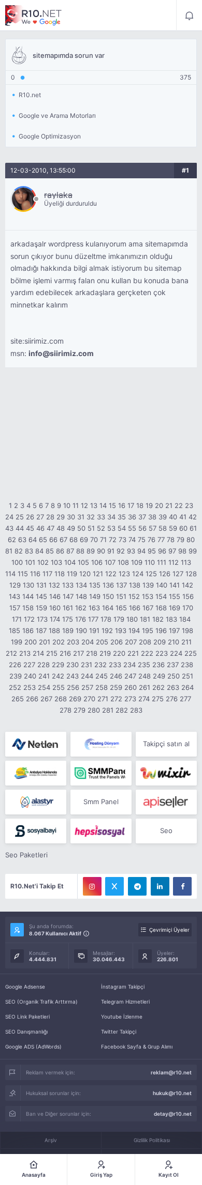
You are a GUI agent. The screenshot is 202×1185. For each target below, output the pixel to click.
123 (124, 574)
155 (174, 596)
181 (145, 619)
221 (133, 653)
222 (147, 653)
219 (105, 653)
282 (122, 710)
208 (145, 642)
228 (43, 664)
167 (147, 608)
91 (110, 551)
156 (188, 596)
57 (152, 528)
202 (58, 642)
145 (41, 596)
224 (176, 653)
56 (142, 528)
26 (30, 517)
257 (87, 687)
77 (161, 539)
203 (73, 642)
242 (58, 676)
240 (30, 676)
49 (71, 528)
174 (55, 619)
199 (16, 642)
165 (121, 608)
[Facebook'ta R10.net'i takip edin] (182, 886)
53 (111, 528)
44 (20, 528)
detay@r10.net (173, 1114)
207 (131, 642)
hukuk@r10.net (172, 1093)
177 (93, 619)
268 (60, 699)
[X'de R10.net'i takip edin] (114, 886)
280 (94, 710)
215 (51, 653)
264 (187, 687)
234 (129, 664)
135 (94, 585)
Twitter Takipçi (118, 1031)
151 (121, 596)
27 (40, 517)
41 (182, 517)
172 (29, 619)
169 (174, 608)
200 (30, 642)
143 (14, 596)
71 (103, 539)
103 (56, 562)
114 (10, 574)
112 (173, 562)
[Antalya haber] (35, 773)
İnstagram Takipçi (123, 986)
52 (101, 528)
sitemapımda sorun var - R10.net (33, 15)
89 (90, 551)
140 (161, 585)
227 (29, 664)
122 (111, 574)
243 (72, 676)
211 (186, 642)
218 (91, 653)
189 (68, 630)
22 (179, 505)
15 (112, 505)
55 (132, 528)
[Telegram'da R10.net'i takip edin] (137, 886)
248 (144, 676)
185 (14, 630)
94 (141, 551)
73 (122, 539)
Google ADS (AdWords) (33, 1046)
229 (58, 664)
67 (63, 539)
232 (100, 664)
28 (50, 517)
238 (187, 664)
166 (134, 608)
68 (73, 539)
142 (187, 585)
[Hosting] (35, 744)
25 (20, 517)
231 (86, 664)
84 (39, 551)
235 (144, 664)
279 (79, 710)
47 (50, 528)
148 (81, 596)
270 (89, 699)
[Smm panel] (101, 773)
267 (46, 699)
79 (180, 539)
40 (173, 517)
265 (17, 699)
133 (68, 585)
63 (22, 539)
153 (147, 596)
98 (182, 551)
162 (80, 608)
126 (164, 574)
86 (60, 551)
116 (35, 574)
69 (84, 539)
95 (152, 551)
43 (9, 528)
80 (190, 539)
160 (55, 608)
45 (30, 528)
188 (54, 630)
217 (78, 653)
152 (134, 596)
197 (174, 630)
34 (111, 517)
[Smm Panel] (166, 802)
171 (17, 619)
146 (55, 596)
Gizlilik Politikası (152, 1140)
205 (102, 642)
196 (161, 630)
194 (134, 630)
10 (66, 505)
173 (42, 619)
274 (144, 699)
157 (14, 608)
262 (158, 687)
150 (108, 596)
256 (73, 687)
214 (38, 653)
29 (60, 517)
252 (15, 687)
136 (108, 585)
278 (65, 710)
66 (53, 539)
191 (94, 630)
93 (131, 551)
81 (8, 551)
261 (144, 687)
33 (101, 517)
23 (189, 505)
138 (134, 585)
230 (72, 664)
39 (162, 517)
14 (103, 505)
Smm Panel (101, 801)
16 (121, 505)
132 (54, 585)
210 (173, 642)
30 (71, 517)
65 (43, 539)
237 (173, 664)
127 (177, 574)
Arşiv (51, 1140)
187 (41, 630)
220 (119, 653)
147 (68, 596)
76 (151, 539)
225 (190, 653)
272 (116, 699)
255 (58, 687)
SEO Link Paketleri (27, 1016)
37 (142, 517)
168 (161, 608)
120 (85, 574)
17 (130, 505)
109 (136, 562)
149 (94, 596)
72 (113, 539)
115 (23, 574)
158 (28, 608)
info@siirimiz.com (61, 353)
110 (150, 562)
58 (162, 528)
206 (116, 642)
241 (44, 676)
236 (158, 664)
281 (107, 710)
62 (12, 539)
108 (123, 562)
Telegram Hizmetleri (125, 1001)
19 (149, 505)
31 (80, 517)
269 (75, 699)
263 (173, 687)
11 (76, 505)
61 (193, 528)
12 (84, 505)
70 (94, 539)
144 (28, 596)
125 (151, 574)
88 (80, 551)
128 (191, 574)
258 (101, 687)
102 (43, 562)
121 (98, 574)
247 (130, 676)
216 (65, 653)
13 (93, 505)
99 (193, 551)
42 (193, 517)
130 (28, 585)
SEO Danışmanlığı (26, 1031)
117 (47, 574)
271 (102, 699)
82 (19, 551)
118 (59, 574)
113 (186, 562)
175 (67, 619)
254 (44, 687)
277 (185, 699)
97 (172, 551)
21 (168, 505)
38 (152, 517)
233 (115, 664)
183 (171, 619)
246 (116, 676)
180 (132, 619)
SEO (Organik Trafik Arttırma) (41, 1001)
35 (122, 517)
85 (50, 551)
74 (132, 539)
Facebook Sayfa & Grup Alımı (136, 1046)
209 (159, 642)
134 (81, 585)
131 (41, 585)
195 (147, 630)
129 (15, 585)
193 (120, 630)
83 (29, 551)
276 (172, 699)
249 (159, 676)
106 (97, 562)
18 (139, 505)
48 (60, 528)
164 (107, 608)
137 (121, 585)
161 (68, 608)
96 (162, 551)
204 (87, 642)
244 (87, 676)
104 (70, 562)
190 (81, 630)
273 (130, 699)
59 (173, 528)
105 (83, 562)
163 (94, 608)
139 (148, 585)
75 (142, 539)
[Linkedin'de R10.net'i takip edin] (160, 886)
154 (161, 596)
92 (121, 551)
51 (91, 528)
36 (132, 517)
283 (136, 710)
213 (25, 653)
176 (80, 619)
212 (11, 653)
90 (101, 551)
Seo (166, 830)
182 (158, 619)
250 (173, 676)
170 (187, 608)
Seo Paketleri (26, 855)
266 (32, 699)
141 (174, 585)
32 (90, 517)
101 (30, 562)
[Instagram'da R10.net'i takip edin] (92, 886)
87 (70, 551)
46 (40, 528)
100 (17, 562)
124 (137, 574)
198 (187, 630)
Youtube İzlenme (121, 1016)
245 (101, 676)
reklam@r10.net (171, 1072)
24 (9, 517)
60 (183, 528)
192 (107, 630)
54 (122, 528)
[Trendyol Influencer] (166, 773)
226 (15, 664)
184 (185, 619)
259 (116, 687)
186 (28, 630)
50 (81, 528)
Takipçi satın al (166, 744)
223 (161, 653)
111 (161, 562)
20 (159, 505)
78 (171, 539)
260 (130, 687)
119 (72, 574)
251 (187, 676)
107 (110, 562)
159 (41, 608)
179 (118, 619)
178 (105, 619)
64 (32, 539)
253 (29, 687)
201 (44, 642)
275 (158, 699)
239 (15, 676)
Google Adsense (25, 986)
